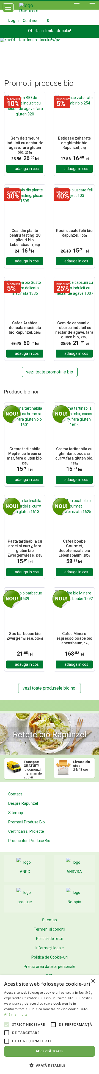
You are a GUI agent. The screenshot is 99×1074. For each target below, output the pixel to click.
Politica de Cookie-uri (49, 957)
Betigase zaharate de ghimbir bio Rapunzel (74, 143)
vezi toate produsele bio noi (49, 688)
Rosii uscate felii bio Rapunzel (74, 232)
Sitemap (15, 813)
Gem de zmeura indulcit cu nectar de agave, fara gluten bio (25, 145)
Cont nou (30, 20)
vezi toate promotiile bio (49, 372)
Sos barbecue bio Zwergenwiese (25, 636)
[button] (7, 52)
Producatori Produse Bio (29, 840)
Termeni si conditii (49, 929)
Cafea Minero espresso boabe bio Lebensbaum (74, 638)
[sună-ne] (92, 3)
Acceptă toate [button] (49, 1051)
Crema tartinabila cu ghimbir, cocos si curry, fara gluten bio (74, 456)
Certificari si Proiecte (26, 831)
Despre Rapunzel (23, 803)
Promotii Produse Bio (26, 822)
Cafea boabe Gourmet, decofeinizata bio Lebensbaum (74, 548)
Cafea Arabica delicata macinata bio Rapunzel (25, 328)
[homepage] (35, 9)
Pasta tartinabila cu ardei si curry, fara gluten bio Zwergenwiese (24, 548)
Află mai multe (16, 1014)
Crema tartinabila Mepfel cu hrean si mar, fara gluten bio (25, 456)
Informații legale (49, 948)
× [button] (93, 981)
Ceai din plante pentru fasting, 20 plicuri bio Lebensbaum (24, 237)
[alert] (49, 1024)
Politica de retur (49, 938)
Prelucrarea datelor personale (49, 966)
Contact (15, 794)
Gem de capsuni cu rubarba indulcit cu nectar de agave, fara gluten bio (74, 330)
